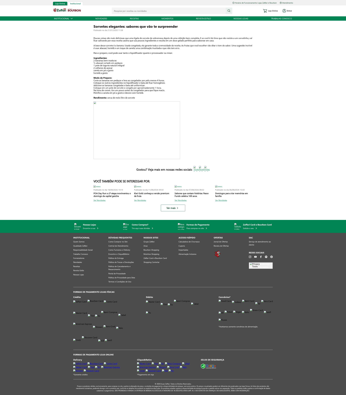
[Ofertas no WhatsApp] (218, 257)
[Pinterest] (271, 257)
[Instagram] (250, 257)
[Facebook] (261, 257)
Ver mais (171, 208)
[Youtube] (255, 257)
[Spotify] (266, 257)
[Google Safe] (209, 366)
